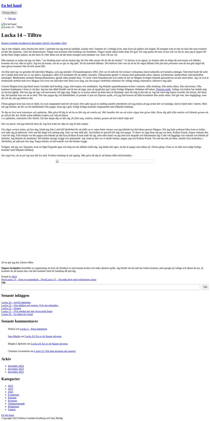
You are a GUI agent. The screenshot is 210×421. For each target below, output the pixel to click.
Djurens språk (163, 89)
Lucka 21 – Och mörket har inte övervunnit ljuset (26, 311)
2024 (14, 276)
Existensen (13, 394)
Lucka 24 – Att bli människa (16, 302)
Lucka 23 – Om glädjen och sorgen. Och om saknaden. (30, 305)
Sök (3, 282)
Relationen (13, 406)
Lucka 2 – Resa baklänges (33, 329)
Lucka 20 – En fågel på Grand (17, 314)
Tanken (12, 409)
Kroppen (12, 400)
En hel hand (11, 5)
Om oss (12, 18)
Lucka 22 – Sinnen (11, 308)
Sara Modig (14, 336)
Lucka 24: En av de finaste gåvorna (43, 336)
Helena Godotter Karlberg (14, 43)
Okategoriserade (16, 403)
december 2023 (16, 369)
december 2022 (16, 371)
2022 (10, 385)
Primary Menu (9, 13)
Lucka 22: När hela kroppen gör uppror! (55, 351)
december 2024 (16, 366)
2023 (10, 388)
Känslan (12, 397)
